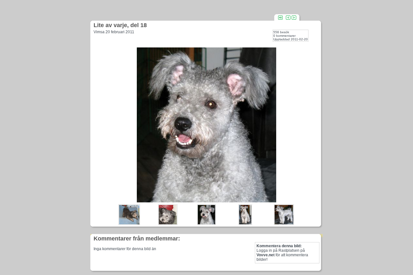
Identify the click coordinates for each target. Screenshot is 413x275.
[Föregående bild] (288, 17)
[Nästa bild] (294, 17)
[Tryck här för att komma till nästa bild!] (206, 200)
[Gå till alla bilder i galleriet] (280, 17)
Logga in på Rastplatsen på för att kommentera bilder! (282, 253)
